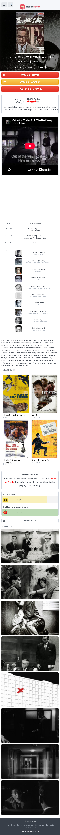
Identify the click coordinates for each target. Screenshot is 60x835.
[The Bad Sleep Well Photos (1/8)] (30, 546)
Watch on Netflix (30, 75)
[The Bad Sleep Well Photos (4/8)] (30, 653)
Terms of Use (51, 825)
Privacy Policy (30, 828)
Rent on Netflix (30, 521)
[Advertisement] (27, 200)
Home (6, 825)
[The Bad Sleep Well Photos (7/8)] (30, 761)
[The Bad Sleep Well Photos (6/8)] (30, 725)
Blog (13, 825)
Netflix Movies (27, 831)
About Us (29, 825)
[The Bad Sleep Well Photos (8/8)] (30, 797)
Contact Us (39, 825)
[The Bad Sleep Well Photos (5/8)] (30, 689)
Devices (20, 825)
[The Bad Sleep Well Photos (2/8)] (30, 582)
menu (4, 4)
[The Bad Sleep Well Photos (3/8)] (30, 618)
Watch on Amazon (30, 82)
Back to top (31, 821)
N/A (34, 243)
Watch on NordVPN (31, 89)
